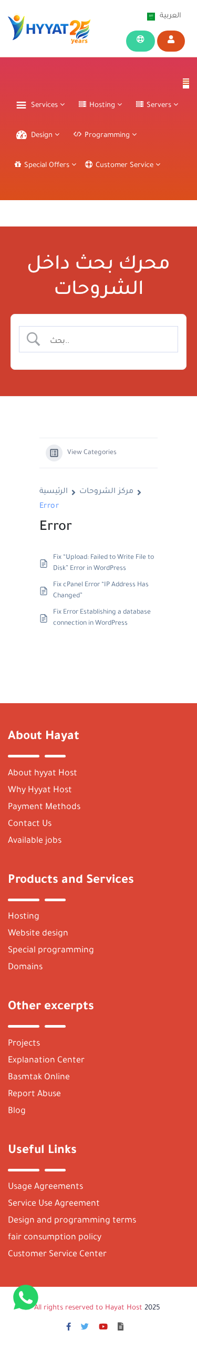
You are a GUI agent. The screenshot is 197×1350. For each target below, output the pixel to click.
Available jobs (34, 841)
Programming (108, 136)
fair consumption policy (54, 1238)
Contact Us (29, 824)
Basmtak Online (39, 1077)
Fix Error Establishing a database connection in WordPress (102, 618)
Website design (38, 934)
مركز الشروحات (106, 492)
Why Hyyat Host (40, 790)
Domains (25, 967)
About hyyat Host (42, 774)
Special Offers (47, 166)
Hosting (23, 917)
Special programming (51, 950)
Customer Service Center (57, 1254)
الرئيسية (53, 492)
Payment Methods (44, 807)
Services (45, 106)
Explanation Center (46, 1061)
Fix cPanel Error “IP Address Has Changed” (101, 591)
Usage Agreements (45, 1187)
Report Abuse (34, 1094)
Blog (17, 1111)
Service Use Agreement (54, 1204)
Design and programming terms (72, 1221)
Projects (24, 1044)
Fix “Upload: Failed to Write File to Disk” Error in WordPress (103, 563)
